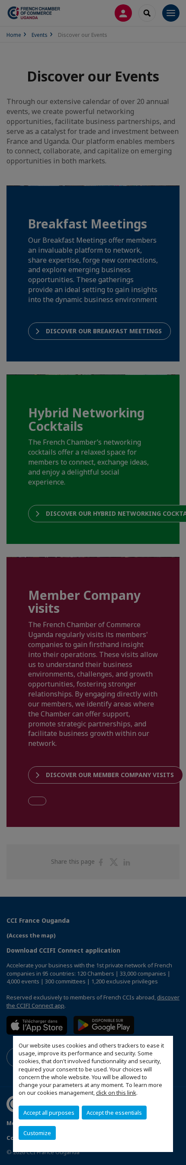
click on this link (116, 1093)
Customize (37, 1133)
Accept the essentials (114, 1112)
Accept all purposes (48, 1112)
